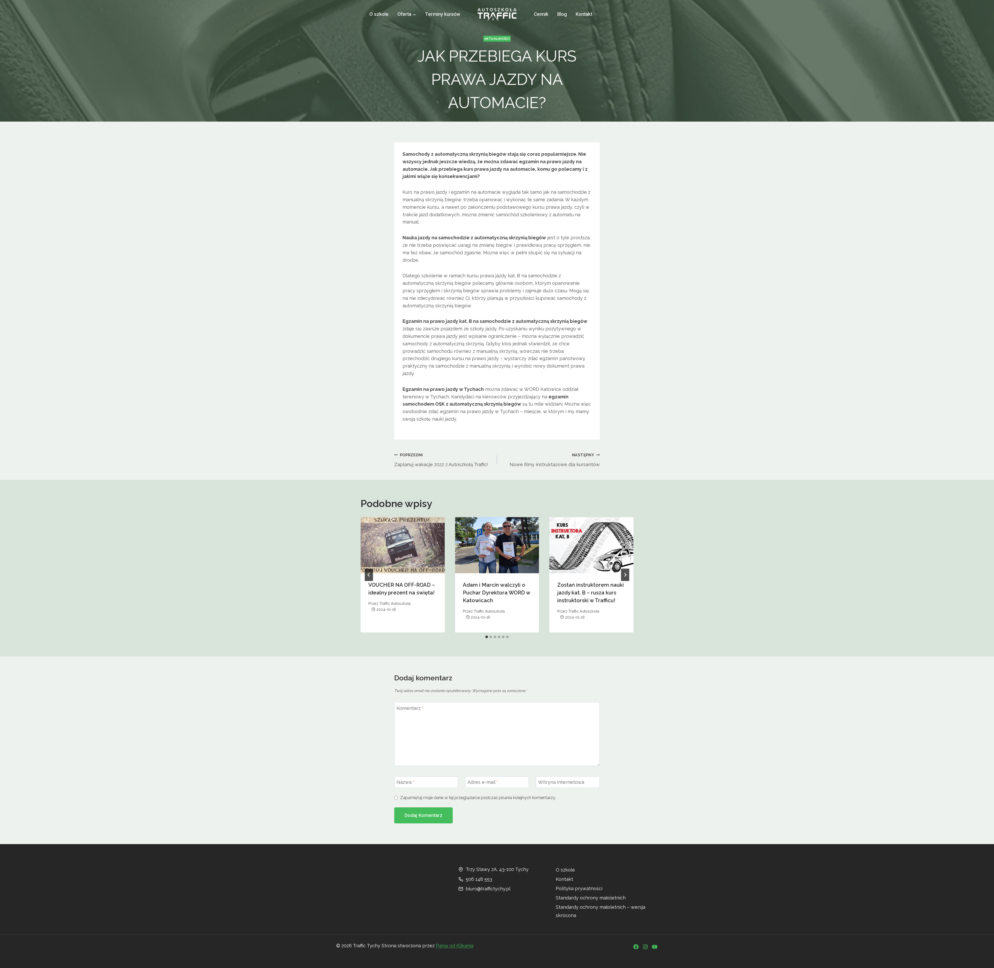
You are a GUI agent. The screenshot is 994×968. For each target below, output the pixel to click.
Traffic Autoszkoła (395, 603)
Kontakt (584, 14)
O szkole (379, 14)
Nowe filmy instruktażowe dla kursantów (555, 460)
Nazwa (406, 782)
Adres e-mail (482, 782)
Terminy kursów (442, 14)
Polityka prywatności (579, 888)
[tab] (486, 637)
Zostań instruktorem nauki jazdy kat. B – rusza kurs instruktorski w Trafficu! (590, 593)
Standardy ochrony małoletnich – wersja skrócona (600, 911)
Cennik (541, 14)
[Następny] (625, 575)
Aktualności (497, 39)
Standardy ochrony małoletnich (591, 897)
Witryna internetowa (561, 782)
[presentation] (403, 545)
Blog (562, 14)
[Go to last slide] (369, 575)
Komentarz (410, 708)
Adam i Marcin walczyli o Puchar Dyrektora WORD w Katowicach (496, 593)
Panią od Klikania (454, 945)
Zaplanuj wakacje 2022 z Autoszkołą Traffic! (441, 460)
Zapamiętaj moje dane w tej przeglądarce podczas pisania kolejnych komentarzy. (478, 797)
